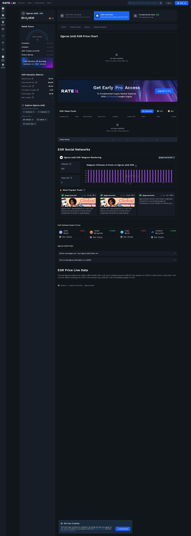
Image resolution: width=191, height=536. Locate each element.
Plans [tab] (30, 3)
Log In (169, 3)
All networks (147, 111)
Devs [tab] (49, 3)
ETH (161, 111)
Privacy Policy (99, 529)
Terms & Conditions (68, 530)
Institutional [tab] (39, 3)
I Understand (123, 529)
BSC (172, 111)
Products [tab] (21, 3)
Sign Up (183, 3)
